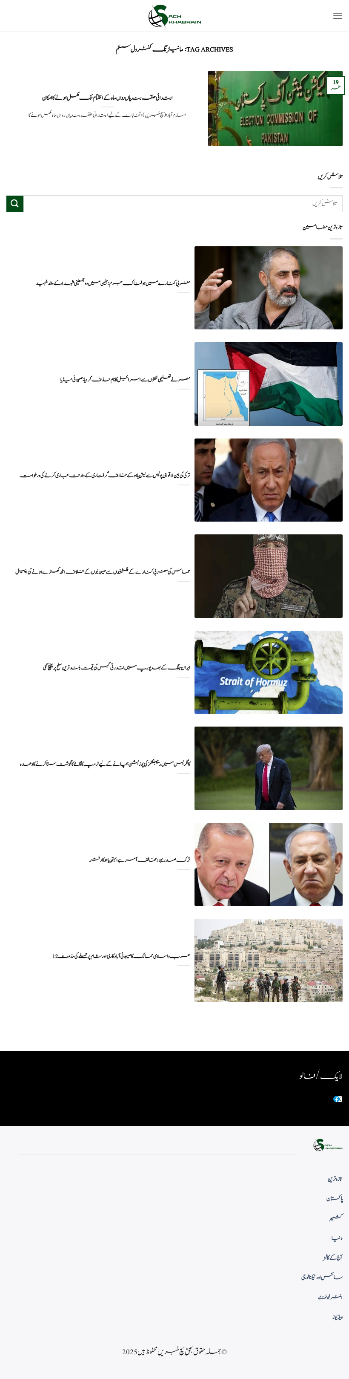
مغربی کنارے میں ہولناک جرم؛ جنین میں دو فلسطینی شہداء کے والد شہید (113, 284)
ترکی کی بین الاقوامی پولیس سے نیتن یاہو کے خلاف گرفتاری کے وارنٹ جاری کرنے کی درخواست (105, 476)
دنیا (337, 1238)
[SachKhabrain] (174, 16)
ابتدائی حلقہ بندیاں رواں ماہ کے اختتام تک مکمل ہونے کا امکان (107, 98)
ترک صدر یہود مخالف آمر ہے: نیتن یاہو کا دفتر (139, 860)
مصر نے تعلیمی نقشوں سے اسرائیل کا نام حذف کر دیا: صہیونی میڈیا (125, 380)
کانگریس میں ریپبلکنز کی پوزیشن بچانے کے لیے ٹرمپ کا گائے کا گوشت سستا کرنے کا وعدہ (105, 764)
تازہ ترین (335, 1179)
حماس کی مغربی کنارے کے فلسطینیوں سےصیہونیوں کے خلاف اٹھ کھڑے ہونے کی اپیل (102, 572)
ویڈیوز (337, 1317)
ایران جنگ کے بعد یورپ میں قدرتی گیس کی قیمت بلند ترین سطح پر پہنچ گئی (116, 668)
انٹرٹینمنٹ (330, 1297)
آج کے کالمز (333, 1258)
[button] (337, 15)
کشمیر (336, 1218)
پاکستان (334, 1198)
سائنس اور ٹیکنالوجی (322, 1277)
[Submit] (14, 204)
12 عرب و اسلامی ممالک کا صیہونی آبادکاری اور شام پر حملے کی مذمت (121, 956)
